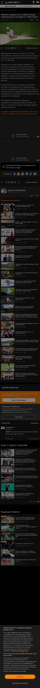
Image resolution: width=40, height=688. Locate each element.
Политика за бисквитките (19, 651)
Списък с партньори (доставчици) (14, 671)
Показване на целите (20, 683)
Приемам (20, 677)
